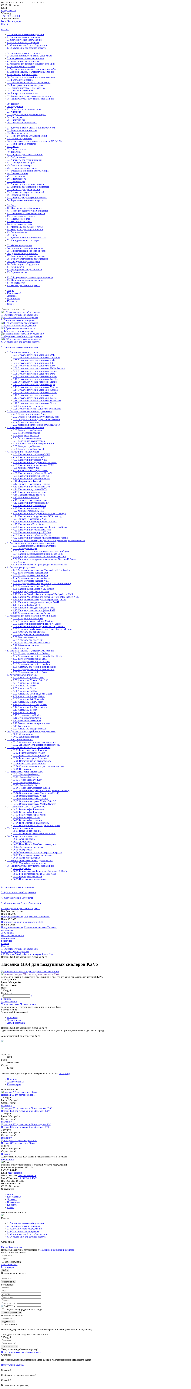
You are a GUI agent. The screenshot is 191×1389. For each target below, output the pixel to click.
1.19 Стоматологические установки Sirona (34, 403)
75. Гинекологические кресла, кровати (26, 250)
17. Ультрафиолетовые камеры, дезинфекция (30, 96)
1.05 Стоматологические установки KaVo (34, 365)
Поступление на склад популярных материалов (25, 916)
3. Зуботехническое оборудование (24, 40)
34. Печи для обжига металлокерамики (27, 135)
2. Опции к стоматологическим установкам (29, 55)
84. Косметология (16, 282)
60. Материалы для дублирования (24, 208)
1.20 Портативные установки (28, 406)
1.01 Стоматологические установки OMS (34, 355)
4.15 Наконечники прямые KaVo (29, 492)
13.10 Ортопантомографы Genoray (30, 798)
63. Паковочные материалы (21, 216)
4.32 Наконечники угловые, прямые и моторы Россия (40, 537)
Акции (10, 290)
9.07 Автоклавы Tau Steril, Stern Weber (32, 693)
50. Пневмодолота (16, 178)
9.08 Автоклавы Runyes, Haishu (29, 696)
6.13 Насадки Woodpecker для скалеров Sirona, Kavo (39, 599)
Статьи (10, 304)
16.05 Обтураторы (22, 849)
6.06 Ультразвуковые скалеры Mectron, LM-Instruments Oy (42, 583)
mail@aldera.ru (8, 10)
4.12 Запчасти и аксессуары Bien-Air (31, 484)
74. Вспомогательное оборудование (25, 248)
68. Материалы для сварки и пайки (25, 229)
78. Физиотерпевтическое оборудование (27, 259)
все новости (7, 930)
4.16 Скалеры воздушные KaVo (29, 494)
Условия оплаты (28, 1004)
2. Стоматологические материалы (24, 37)
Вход (3, 21)
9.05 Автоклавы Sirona (24, 688)
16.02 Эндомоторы (22, 841)
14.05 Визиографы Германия (27, 820)
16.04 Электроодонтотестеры (28, 847)
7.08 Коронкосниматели (25, 637)
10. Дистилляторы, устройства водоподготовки (31, 77)
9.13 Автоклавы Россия (25, 710)
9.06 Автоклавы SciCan (25, 691)
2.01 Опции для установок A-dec (30, 414)
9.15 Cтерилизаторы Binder (27, 715)
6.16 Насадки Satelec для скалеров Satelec (34, 607)
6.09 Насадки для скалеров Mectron (31, 591)
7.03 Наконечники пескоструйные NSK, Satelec (37, 623)
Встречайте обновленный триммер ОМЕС (22, 922)
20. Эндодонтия (15, 106)
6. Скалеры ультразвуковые (21, 66)
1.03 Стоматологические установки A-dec (34, 360)
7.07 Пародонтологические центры (31, 634)
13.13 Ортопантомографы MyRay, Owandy (34, 804)
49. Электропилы (16, 176)
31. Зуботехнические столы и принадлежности (31, 127)
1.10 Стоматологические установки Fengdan (35, 379)
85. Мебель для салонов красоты (23, 285)
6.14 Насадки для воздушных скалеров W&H (36, 602)
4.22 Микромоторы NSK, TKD (28, 511)
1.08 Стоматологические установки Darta (34, 373)
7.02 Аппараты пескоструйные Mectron (33, 621)
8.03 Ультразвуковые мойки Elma (30, 658)
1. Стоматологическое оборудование (25, 34)
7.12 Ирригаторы (22, 648)
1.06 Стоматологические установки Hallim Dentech (39, 368)
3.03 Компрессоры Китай (26, 435)
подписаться (7, 1159)
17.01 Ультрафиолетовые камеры (29, 863)
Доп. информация (16, 1023)
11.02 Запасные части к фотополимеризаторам (36, 744)
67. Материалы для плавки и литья (25, 227)
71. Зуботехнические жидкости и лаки (26, 237)
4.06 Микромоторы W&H (26, 468)
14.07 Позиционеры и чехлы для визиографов (36, 825)
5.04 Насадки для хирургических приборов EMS (38, 554)
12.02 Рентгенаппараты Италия (29, 753)
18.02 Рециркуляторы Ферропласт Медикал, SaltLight (40, 871)
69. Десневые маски (17, 232)
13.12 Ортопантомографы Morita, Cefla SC (34, 801)
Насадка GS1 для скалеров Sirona (18, 1143)
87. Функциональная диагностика (24, 269)
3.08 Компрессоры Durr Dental (28, 449)
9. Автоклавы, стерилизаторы (22, 74)
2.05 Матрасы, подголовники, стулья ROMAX (36, 425)
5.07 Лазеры (19, 562)
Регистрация (14, 21)
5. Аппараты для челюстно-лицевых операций (31, 63)
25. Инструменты (16, 120)
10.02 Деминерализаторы (26, 736)
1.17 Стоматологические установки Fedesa (35, 398)
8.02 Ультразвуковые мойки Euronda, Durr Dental (37, 656)
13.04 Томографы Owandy (26, 782)
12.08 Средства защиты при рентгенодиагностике (38, 766)
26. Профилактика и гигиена (22, 122)
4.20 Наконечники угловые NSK (29, 505)
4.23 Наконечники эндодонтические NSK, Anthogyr (39, 513)
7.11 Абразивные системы (26, 645)
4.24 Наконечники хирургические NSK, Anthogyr (38, 516)
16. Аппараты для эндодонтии (22, 93)
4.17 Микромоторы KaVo (26, 497)
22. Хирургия (14, 112)
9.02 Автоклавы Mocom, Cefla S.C (30, 680)
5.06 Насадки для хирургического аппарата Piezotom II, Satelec (45, 559)
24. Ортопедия (14, 117)
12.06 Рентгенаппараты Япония (29, 763)
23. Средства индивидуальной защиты (26, 114)
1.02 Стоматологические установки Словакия (36, 357)
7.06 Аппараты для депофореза (29, 632)
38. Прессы (13, 146)
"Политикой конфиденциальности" (57, 1250)
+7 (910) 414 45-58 (10, 16)
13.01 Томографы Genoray (26, 774)
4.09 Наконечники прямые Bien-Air (31, 476)
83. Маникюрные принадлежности (25, 280)
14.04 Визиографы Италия (26, 817)
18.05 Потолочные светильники (29, 879)
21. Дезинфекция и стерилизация (24, 109)
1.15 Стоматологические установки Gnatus (35, 392)
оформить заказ (32, 1352)
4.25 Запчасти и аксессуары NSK (30, 519)
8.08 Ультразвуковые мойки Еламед (31, 672)
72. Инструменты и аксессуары (23, 240)
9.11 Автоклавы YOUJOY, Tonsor (30, 704)
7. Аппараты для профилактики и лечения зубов (32, 69)
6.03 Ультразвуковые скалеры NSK (30, 575)
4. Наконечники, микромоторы (23, 61)
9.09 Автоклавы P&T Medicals (28, 699)
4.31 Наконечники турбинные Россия (32, 535)
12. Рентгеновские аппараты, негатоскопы (28, 82)
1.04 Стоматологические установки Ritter (34, 363)
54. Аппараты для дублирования (23, 189)
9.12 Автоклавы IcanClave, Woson (30, 707)
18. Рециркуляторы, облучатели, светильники (30, 98)
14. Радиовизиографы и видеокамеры (26, 88)
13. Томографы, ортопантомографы (25, 85)
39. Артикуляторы (16, 149)
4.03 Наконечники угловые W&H (30, 459)
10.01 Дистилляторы (23, 734)
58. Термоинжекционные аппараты (25, 200)
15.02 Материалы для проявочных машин (34, 833)
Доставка (12, 296)
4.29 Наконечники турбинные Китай (32, 529)
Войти (5, 1270)
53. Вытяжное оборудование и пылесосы (28, 187)
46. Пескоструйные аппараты (22, 168)
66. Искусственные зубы (19, 224)
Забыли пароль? (9, 1264)
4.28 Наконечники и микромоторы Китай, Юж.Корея (40, 527)
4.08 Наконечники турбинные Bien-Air (33, 473)
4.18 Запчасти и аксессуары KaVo (30, 500)
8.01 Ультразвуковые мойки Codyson (31, 653)
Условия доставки (10, 1004)
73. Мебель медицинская (19, 245)
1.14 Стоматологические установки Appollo (35, 390)
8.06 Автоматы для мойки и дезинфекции (34, 667)
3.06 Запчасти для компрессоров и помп (33, 443)
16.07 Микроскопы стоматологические (33, 855)
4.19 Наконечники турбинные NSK (31, 502)
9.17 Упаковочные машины (27, 720)
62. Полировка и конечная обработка (26, 213)
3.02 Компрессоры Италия (26, 433)
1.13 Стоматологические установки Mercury (35, 387)
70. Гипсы (12, 235)
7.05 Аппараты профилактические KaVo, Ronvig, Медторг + (43, 629)
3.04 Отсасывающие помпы (27, 438)
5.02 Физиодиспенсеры (25, 548)
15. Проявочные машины (20, 90)
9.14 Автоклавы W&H (24, 712)
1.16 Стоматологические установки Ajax (34, 395)
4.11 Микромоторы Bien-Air (27, 481)
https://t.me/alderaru (27, 1175)
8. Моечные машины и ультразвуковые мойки (30, 72)
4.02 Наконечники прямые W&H (30, 457)
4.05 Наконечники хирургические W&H (33, 465)
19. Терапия (13, 103)
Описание (12, 1017)
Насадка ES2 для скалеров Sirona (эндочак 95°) (25, 1127)
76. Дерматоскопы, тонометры (22, 253)
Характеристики (15, 1020)
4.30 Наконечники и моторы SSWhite (32, 532)
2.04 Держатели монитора (26, 422)
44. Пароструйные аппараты (21, 162)
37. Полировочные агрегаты (21, 144)
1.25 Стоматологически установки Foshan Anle (37, 408)
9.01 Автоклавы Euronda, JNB (28, 677)
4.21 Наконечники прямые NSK (29, 508)
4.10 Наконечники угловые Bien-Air (31, 478)
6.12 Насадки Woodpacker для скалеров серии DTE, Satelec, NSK (46, 597)
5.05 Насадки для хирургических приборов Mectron (39, 556)
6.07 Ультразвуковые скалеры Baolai (31, 586)
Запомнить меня (13, 1262)
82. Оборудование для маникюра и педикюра (30, 277)
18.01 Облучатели (22, 868)
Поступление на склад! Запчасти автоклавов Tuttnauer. (29, 927)
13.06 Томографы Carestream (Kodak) (31, 788)
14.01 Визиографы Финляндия (28, 809)
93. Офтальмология (17, 272)
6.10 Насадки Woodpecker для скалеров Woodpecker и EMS (43, 594)
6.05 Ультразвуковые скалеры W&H (31, 580)
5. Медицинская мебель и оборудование (27, 45)
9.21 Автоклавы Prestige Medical (29, 728)
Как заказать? (14, 293)
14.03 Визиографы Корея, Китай (29, 814)
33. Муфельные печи (17, 133)
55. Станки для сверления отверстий (25, 192)
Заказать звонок (9, 1001)
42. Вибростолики (16, 157)
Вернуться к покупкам (12, 1352)
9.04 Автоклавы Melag (24, 685)
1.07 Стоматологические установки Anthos (35, 371)
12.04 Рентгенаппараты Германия (30, 758)
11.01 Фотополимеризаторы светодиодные (35, 742)
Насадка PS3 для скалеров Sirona (17, 1095)
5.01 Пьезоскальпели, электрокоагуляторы (34, 546)
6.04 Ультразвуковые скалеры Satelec (31, 578)
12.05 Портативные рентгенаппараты (32, 761)
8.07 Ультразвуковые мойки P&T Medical (33, 669)
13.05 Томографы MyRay (25, 785)
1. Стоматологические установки (24, 53)
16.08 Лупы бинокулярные (26, 857)
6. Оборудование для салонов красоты (26, 48)
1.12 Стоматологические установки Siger (34, 384)
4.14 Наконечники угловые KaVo (30, 489)
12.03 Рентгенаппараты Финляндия (31, 755)
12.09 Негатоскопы (23, 769)
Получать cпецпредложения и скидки (24, 1309)
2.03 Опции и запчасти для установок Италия (36, 419)
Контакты (12, 301)
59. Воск (11, 205)
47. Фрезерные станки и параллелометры (28, 170)
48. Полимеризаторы (17, 173)
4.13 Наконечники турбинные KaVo (31, 486)
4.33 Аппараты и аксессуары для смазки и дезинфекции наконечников (49, 540)
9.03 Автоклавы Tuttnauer (26, 683)
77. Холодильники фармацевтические (26, 256)
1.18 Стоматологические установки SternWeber (37, 400)
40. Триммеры (14, 152)
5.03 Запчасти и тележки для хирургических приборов (41, 551)
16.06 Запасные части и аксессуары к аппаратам (37, 852)
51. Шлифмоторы (16, 181)
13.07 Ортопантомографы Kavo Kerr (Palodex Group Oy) (41, 790)
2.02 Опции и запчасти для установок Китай (36, 416)
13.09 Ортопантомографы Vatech (29, 796)
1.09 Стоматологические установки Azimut (35, 376)
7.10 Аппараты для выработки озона (31, 642)
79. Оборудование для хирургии (23, 261)
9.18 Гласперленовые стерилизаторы (31, 723)
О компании (13, 298)
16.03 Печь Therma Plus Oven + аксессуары (35, 844)
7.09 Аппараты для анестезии (28, 640)
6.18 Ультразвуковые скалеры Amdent (32, 613)
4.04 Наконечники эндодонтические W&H (35, 462)
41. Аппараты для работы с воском (25, 154)
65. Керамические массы (19, 221)
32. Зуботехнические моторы (22, 130)
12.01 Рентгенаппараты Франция (30, 750)
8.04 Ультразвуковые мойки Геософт (31, 661)
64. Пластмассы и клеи (18, 219)
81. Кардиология (15, 267)
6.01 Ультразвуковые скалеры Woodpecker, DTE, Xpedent (41, 570)
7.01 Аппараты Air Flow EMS (28, 618)
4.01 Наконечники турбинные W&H (31, 454)
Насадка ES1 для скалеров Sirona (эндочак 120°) (25, 1111)
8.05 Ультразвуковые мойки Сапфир (31, 664)
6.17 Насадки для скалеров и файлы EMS (34, 610)
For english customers (11, 1247)
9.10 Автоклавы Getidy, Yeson (28, 701)
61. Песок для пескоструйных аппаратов (27, 210)
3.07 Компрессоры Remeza (26, 446)
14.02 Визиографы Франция (27, 812)
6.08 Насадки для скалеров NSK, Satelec (33, 589)
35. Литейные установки (19, 138)
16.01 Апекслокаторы (24, 839)
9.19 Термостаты (21, 726)
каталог (5, 29)
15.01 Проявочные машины (27, 831)
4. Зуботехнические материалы (23, 42)
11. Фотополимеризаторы (20, 80)
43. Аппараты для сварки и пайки (24, 160)
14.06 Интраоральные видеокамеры (31, 822)
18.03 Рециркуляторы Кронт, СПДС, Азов (34, 874)
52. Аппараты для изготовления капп (26, 184)
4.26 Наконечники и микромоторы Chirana (35, 521)
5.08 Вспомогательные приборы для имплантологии (40, 564)
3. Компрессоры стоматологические (25, 58)
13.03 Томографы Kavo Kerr (27, 779)
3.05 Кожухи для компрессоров (29, 441)
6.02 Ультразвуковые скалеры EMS (30, 572)
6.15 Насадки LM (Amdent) (26, 605)
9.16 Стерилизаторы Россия (27, 718)
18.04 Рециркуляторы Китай (27, 876)
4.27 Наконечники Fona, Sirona (28, 524)
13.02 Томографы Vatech (25, 777)
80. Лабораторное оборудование (23, 264)
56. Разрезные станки (18, 195)
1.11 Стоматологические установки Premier (35, 381)
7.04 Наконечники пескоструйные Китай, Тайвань (39, 626)
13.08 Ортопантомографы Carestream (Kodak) (36, 793)
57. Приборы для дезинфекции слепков (27, 197)
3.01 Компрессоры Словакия (27, 430)
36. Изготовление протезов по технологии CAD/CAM (34, 141)
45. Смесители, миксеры (19, 165)
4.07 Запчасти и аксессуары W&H (30, 470)
